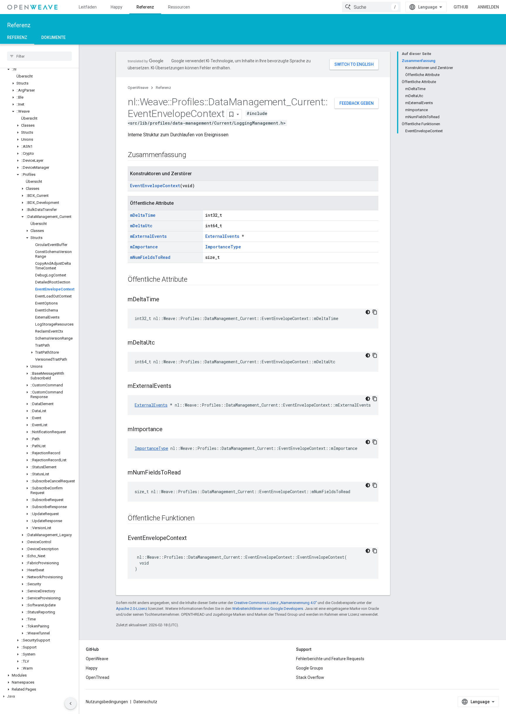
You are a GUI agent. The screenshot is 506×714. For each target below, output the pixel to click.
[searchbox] (39, 56)
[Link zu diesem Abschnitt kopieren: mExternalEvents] (177, 386)
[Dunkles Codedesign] (367, 312)
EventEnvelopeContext (155, 185)
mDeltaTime (142, 215)
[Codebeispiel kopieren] (374, 312)
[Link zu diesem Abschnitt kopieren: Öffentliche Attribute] (193, 279)
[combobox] (371, 7)
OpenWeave (138, 87)
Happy (116, 7)
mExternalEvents (148, 236)
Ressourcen (179, 7)
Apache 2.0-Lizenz (131, 608)
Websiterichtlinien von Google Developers (267, 608)
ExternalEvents (222, 236)
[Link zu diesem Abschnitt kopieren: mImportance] (168, 429)
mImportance (144, 247)
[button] (39, 69)
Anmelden (488, 7)
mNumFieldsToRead (150, 257)
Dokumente (53, 37)
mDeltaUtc (141, 225)
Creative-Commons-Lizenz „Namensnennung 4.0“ (275, 603)
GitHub (461, 7)
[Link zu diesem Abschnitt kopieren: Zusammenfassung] (192, 155)
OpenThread (97, 677)
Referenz (145, 7)
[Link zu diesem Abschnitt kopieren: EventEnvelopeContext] (193, 538)
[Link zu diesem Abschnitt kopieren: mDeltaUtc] (161, 343)
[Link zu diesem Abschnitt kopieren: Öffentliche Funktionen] (200, 518)
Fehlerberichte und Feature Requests (330, 658)
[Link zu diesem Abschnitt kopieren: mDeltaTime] (165, 299)
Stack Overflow (310, 677)
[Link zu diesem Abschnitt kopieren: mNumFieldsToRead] (186, 472)
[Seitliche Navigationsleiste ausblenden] (70, 703)
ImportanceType (223, 247)
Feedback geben (356, 103)
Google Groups (309, 668)
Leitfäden (88, 7)
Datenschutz (145, 701)
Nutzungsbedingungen (107, 701)
